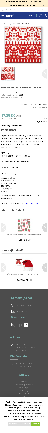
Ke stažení (24, 393)
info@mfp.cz (23, 311)
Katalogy (24, 390)
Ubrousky (25, 24)
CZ (42, 9)
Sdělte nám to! (31, 203)
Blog (24, 396)
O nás (24, 382)
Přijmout (35, 424)
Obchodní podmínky (24, 384)
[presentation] (3, 74)
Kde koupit (24, 387)
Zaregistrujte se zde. (25, 5)
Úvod (3, 24)
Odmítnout (25, 424)
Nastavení (13, 424)
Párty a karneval (13, 24)
